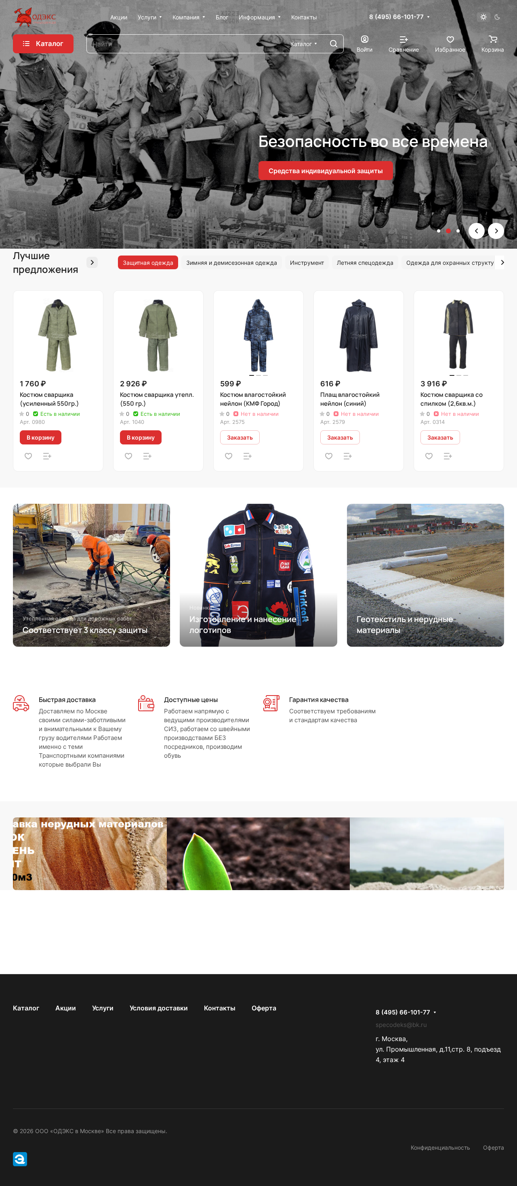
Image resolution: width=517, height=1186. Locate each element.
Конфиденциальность (440, 1147)
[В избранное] (28, 456)
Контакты (219, 1008)
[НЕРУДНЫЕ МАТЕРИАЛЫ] (258, 853)
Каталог (26, 1008)
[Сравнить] (47, 456)
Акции (65, 1008)
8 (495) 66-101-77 (396, 17)
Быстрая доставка (67, 699)
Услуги (102, 1008)
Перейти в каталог (53, 193)
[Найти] (334, 43)
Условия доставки (159, 1008)
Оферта (264, 1008)
